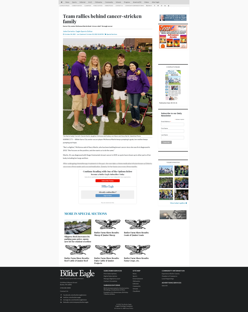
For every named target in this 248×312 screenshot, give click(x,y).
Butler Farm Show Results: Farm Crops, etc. (136, 259)
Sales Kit (165, 285)
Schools (135, 289)
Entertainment (138, 278)
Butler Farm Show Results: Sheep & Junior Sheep (106, 233)
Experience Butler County (171, 273)
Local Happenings (168, 278)
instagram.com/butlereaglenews (75, 300)
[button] (61, 2)
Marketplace (109, 5)
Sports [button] (74, 2)
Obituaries (136, 281)
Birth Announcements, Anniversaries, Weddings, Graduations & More (116, 289)
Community (136, 286)
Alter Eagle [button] (155, 2)
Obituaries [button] (98, 2)
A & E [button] (90, 2)
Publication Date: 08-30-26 (168, 103)
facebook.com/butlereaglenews (74, 295)
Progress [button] (127, 2)
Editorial (136, 283)
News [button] (67, 2)
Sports (135, 276)
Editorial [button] (82, 2)
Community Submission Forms (134, 5)
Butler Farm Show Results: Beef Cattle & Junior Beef (76, 259)
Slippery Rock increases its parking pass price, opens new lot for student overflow (77, 239)
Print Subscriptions (110, 273)
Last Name (164, 135)
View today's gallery (178, 203)
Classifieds (87, 5)
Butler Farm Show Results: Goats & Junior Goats (136, 233)
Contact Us (119, 5)
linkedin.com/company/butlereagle (75, 302)
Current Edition (77, 5)
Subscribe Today (108, 181)
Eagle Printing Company (124, 306)
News (134, 273)
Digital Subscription (110, 276)
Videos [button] (146, 2)
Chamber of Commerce (169, 276)
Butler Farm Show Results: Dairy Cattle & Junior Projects (106, 260)
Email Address (166, 121)
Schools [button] (118, 2)
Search (149, 5)
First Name (164, 128)
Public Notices (97, 5)
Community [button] (109, 2)
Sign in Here (108, 195)
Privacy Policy (128, 308)
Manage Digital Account (112, 278)
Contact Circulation (110, 281)
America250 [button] (137, 2)
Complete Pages (64, 5)
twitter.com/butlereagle (72, 297)
